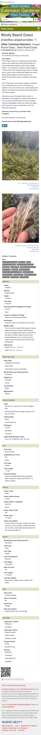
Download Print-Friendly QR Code (13, 679)
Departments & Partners (29, 726)
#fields (28, 262)
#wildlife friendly (18, 274)
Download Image (34, 188)
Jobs (16, 726)
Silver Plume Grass (27, 47)
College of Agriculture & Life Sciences (14, 728)
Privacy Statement (8, 707)
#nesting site (14, 277)
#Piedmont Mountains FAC (27, 267)
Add (5, 125)
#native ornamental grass (10, 262)
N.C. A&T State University (26, 689)
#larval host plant (24, 269)
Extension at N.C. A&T (9, 730)
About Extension (7, 726)
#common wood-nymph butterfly (12, 272)
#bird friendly (6, 269)
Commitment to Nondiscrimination (19, 704)
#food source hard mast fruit (25, 264)
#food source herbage (9, 264)
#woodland (6, 277)
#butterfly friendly (28, 272)
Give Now (21, 730)
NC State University (8, 689)
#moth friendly (24, 277)
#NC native (22, 262)
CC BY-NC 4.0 (35, 187)
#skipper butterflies (30, 274)
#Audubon (15, 269)
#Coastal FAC (14, 267)
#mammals (6, 267)
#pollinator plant (7, 274)
